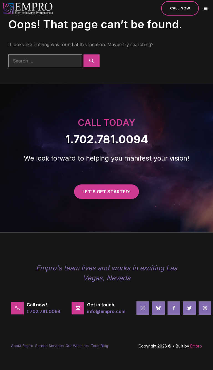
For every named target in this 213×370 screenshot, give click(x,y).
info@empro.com (106, 311)
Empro (196, 346)
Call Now (180, 8)
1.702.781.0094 (106, 139)
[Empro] (28, 8)
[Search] (91, 60)
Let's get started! (106, 191)
